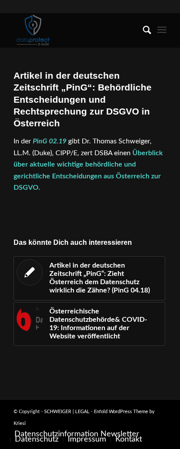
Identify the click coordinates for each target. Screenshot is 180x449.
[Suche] (142, 30)
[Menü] (161, 30)
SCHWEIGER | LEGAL (67, 411)
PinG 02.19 (49, 141)
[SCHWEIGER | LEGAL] (75, 30)
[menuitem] (142, 30)
